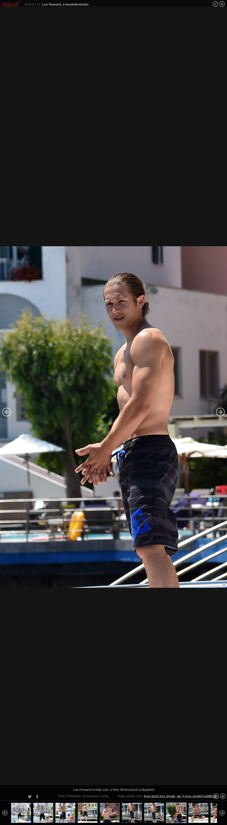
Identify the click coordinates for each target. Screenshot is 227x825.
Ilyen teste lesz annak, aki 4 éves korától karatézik (180, 796)
